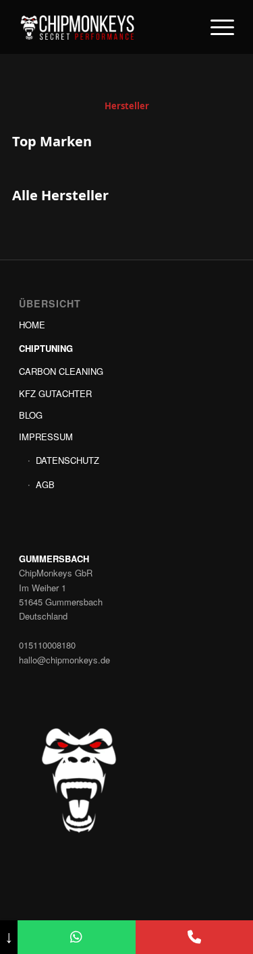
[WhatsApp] (76, 937)
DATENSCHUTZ (67, 460)
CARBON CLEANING (61, 371)
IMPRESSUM (46, 436)
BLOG (31, 415)
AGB (45, 484)
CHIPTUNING (46, 348)
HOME (32, 324)
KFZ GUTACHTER (55, 393)
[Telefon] (194, 937)
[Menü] (215, 27)
